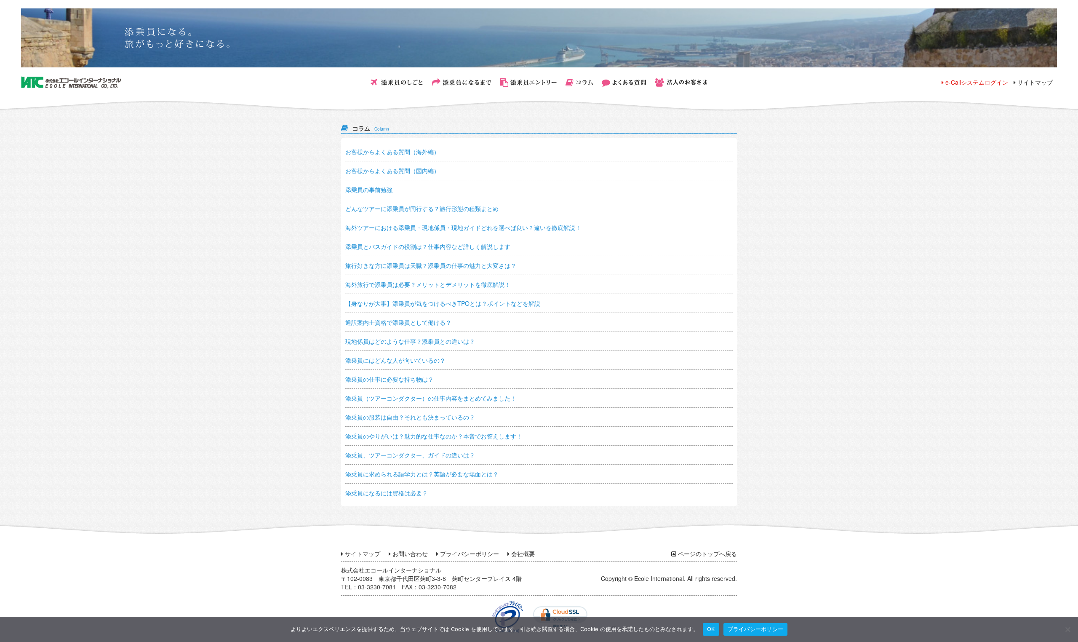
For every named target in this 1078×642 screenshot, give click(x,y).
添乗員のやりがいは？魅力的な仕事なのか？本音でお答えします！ (433, 436)
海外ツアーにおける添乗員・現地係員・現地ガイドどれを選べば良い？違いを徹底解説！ (463, 227)
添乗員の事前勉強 (368, 189)
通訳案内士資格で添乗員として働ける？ (398, 322)
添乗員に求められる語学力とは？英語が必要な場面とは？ (422, 474)
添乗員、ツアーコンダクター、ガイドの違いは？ (410, 455)
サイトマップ (1034, 82)
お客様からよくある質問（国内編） (392, 170)
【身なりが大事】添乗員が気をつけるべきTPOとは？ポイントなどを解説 (442, 303)
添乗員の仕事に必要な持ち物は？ (389, 379)
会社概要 (522, 553)
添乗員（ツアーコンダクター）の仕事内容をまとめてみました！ (430, 398)
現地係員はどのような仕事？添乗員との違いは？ (410, 341)
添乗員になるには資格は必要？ (386, 493)
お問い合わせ (409, 553)
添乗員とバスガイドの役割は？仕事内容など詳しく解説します (427, 246)
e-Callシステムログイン (976, 82)
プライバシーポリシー (468, 553)
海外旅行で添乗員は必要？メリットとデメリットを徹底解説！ (427, 284)
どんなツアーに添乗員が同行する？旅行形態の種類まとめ (422, 208)
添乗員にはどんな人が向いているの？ (395, 360)
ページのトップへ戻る (706, 553)
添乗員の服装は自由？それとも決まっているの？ (410, 417)
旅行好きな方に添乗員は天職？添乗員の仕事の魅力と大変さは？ (430, 265)
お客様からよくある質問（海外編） (392, 151)
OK (711, 629)
